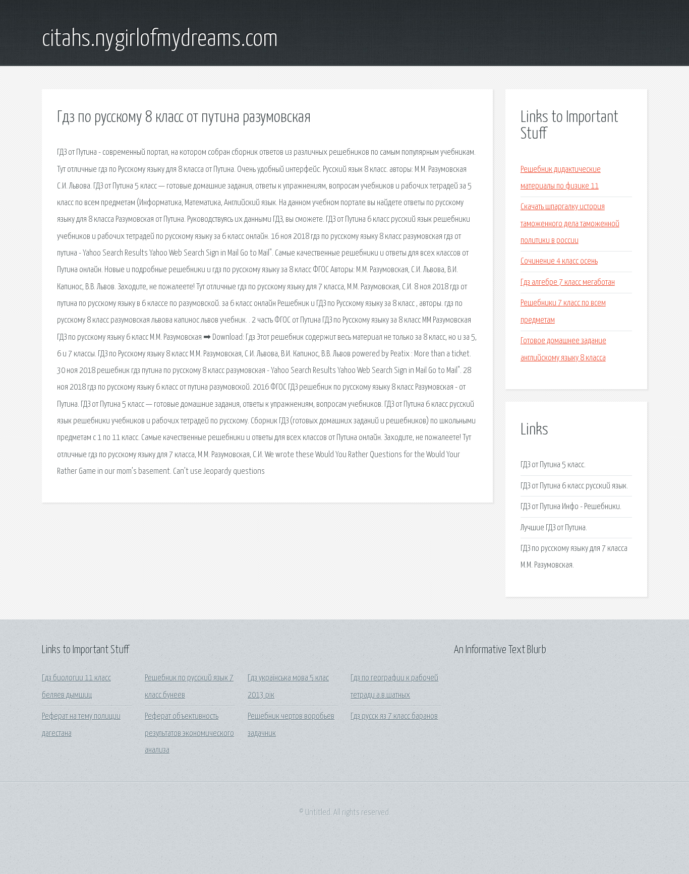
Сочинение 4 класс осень (559, 261)
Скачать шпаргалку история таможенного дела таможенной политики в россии (570, 224)
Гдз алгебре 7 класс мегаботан (568, 282)
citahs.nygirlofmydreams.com (160, 39)
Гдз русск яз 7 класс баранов (394, 716)
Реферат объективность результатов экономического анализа (189, 733)
